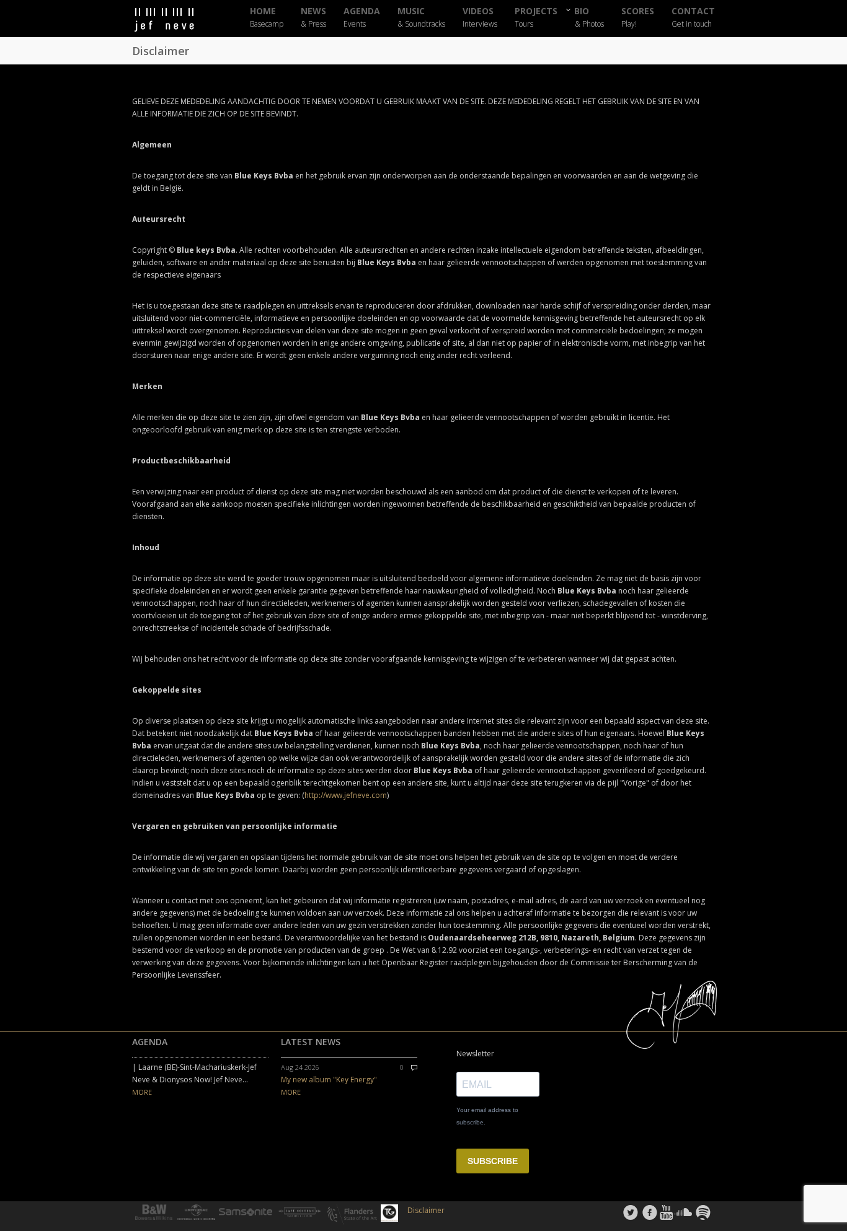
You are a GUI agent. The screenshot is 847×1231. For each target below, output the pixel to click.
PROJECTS (536, 17)
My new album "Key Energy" (329, 1079)
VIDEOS (480, 17)
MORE (142, 1092)
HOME (266, 17)
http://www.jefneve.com (345, 795)
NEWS (313, 17)
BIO (589, 17)
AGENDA (362, 17)
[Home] (175, 20)
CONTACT (693, 17)
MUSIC (421, 17)
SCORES (637, 17)
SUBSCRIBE (493, 1161)
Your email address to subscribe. (487, 1116)
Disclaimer (426, 1210)
